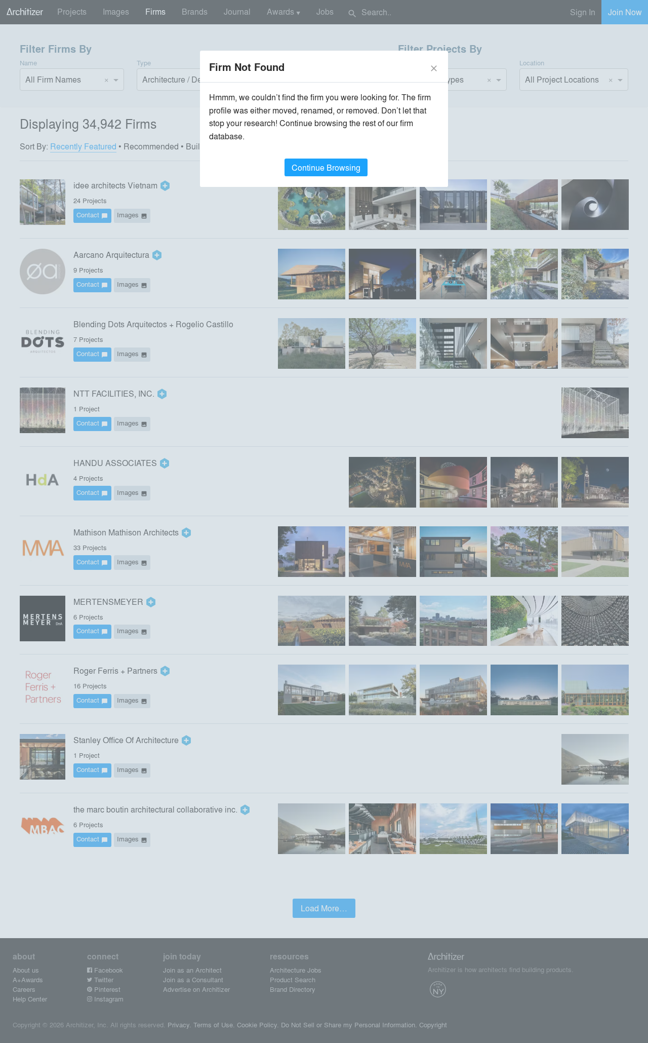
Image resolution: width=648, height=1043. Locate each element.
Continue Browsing (326, 167)
